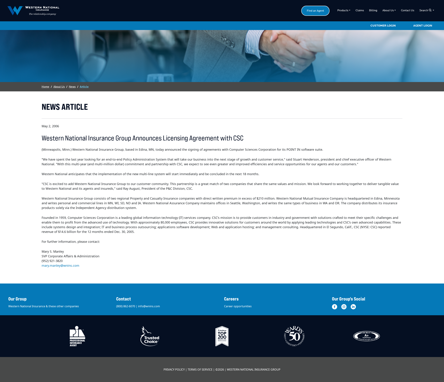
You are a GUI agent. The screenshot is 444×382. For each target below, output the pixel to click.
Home (45, 86)
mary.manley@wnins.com (60, 265)
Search (425, 10)
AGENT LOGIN (422, 25)
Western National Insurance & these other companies (43, 306)
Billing (373, 10)
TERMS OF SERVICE (200, 369)
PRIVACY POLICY (174, 369)
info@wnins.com (149, 306)
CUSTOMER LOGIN (383, 25)
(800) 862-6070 (125, 306)
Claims (360, 10)
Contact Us (407, 10)
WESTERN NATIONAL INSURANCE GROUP (253, 369)
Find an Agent (315, 10)
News (72, 86)
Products (342, 10)
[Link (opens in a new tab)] (334, 306)
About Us (388, 10)
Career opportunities (238, 306)
